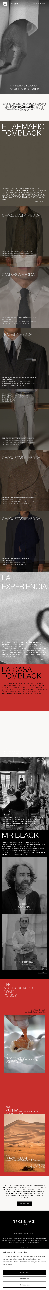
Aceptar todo (24, 1273)
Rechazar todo (24, 1285)
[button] (5, 4)
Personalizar (24, 1279)
